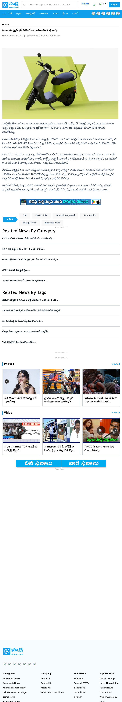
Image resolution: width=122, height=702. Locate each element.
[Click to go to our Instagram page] (108, 13)
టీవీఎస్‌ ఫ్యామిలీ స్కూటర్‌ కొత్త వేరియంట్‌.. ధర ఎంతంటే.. (59, 300)
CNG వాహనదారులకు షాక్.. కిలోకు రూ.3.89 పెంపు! (57, 238)
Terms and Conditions (52, 692)
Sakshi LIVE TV (81, 683)
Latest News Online (109, 683)
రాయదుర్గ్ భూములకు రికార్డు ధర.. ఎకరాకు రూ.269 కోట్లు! (60, 259)
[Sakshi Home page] (10, 4)
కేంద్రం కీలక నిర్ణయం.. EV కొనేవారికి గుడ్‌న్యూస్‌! (60, 331)
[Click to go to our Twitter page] (103, 13)
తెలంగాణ (44, 13)
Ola (24, 215)
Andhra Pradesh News (14, 688)
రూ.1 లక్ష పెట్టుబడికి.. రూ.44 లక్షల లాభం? (59, 249)
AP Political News (11, 678)
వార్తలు (18, 13)
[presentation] (6, 381)
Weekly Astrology (108, 697)
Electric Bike (41, 215)
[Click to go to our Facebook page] (93, 13)
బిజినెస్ (75, 13)
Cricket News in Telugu (15, 692)
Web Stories (106, 692)
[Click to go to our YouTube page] (113, 13)
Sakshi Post (80, 692)
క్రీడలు (65, 13)
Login (114, 4)
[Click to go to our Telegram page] (29, 664)
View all (116, 364)
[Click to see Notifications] (94, 5)
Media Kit (45, 688)
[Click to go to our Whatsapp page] (98, 13)
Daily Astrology (107, 678)
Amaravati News (11, 683)
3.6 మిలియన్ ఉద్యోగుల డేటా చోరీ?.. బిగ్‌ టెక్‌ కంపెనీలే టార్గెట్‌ (57, 310)
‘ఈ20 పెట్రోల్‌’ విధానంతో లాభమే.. (56, 342)
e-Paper (78, 697)
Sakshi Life (79, 688)
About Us (45, 678)
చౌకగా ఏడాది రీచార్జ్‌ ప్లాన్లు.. (58, 270)
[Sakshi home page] (13, 651)
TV (104, 4)
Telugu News (29, 223)
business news (52, 223)
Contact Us (46, 683)
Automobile (90, 215)
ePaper (85, 4)
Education (79, 678)
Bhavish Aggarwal (65, 215)
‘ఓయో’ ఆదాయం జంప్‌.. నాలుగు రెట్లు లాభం (60, 280)
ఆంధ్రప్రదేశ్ (30, 13)
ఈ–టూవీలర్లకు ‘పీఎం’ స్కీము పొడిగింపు (59, 321)
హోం (10, 13)
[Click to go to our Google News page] (118, 13)
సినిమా (55, 13)
